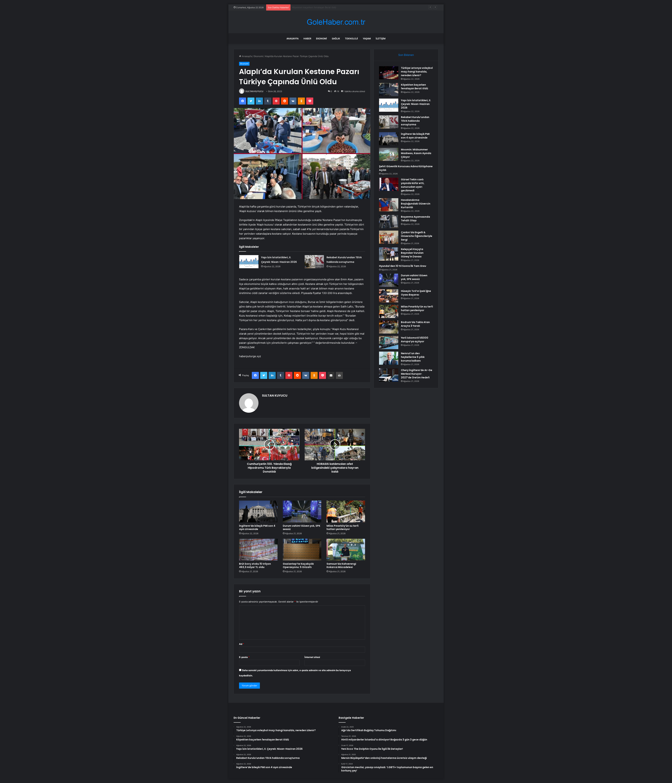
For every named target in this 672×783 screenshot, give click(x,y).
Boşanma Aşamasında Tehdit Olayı (415, 218)
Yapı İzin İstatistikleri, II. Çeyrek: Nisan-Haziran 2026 (320, 7)
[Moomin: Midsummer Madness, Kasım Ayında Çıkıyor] (388, 154)
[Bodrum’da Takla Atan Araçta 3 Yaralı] (388, 327)
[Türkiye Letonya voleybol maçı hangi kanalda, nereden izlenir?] (388, 72)
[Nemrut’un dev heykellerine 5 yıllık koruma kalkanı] (388, 358)
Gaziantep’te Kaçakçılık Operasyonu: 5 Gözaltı (298, 565)
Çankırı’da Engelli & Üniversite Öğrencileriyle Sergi (416, 236)
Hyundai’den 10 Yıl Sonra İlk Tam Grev (402, 266)
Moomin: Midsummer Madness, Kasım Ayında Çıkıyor (416, 153)
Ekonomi (321, 38)
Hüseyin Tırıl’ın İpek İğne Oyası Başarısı (416, 292)
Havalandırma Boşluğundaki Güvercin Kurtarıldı (415, 203)
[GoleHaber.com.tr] (336, 22)
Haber (307, 38)
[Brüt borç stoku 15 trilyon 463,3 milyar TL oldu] (258, 549)
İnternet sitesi (312, 657)
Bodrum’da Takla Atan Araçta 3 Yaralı (415, 324)
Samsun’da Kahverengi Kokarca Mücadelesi (341, 565)
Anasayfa (292, 38)
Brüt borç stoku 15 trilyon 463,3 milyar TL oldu (255, 565)
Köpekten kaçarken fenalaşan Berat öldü (414, 86)
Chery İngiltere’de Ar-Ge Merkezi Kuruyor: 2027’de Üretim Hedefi (416, 373)
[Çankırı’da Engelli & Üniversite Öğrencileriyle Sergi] (388, 237)
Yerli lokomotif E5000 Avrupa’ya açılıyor (414, 339)
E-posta (244, 657)
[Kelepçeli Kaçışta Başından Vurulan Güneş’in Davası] (388, 254)
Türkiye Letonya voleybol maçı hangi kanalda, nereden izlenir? (417, 71)
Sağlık (336, 38)
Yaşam (367, 38)
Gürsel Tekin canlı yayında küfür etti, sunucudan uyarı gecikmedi (412, 185)
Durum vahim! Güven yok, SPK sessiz (301, 527)
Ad (241, 644)
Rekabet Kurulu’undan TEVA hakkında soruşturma (415, 120)
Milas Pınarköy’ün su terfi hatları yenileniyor (343, 527)
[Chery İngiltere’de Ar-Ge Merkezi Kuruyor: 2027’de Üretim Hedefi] (388, 375)
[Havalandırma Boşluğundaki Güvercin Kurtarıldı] (388, 204)
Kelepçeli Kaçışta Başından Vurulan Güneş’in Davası (412, 252)
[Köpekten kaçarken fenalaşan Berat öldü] (388, 89)
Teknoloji (351, 38)
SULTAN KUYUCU (254, 91)
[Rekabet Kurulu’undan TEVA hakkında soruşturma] (314, 261)
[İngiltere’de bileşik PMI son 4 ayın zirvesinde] (258, 511)
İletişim (381, 38)
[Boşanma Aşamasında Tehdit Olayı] (388, 221)
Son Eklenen (406, 55)
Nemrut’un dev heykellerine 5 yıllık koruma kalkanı (413, 357)
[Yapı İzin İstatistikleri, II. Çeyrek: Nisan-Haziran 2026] (248, 261)
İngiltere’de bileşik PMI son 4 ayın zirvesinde (257, 527)
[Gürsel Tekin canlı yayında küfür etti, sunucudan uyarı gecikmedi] (388, 184)
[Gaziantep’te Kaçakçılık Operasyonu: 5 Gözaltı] (302, 549)
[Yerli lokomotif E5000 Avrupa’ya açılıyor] (388, 342)
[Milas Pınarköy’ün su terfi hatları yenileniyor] (346, 511)
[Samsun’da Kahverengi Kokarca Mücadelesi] (346, 549)
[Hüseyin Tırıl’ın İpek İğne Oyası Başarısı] (388, 295)
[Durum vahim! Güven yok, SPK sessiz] (302, 511)
